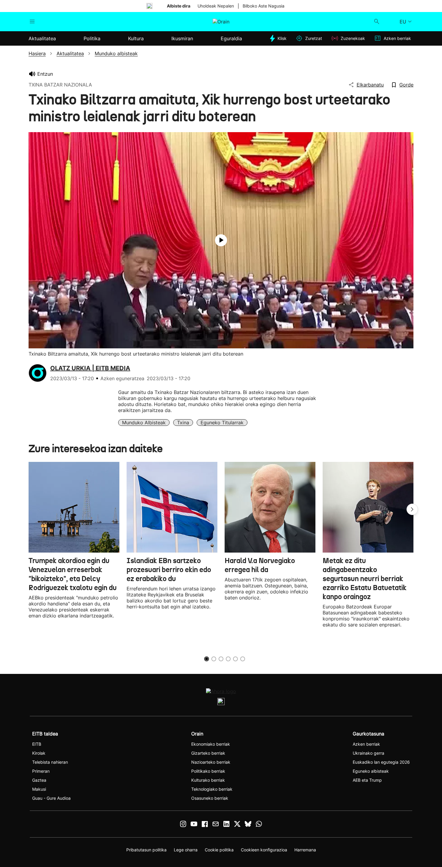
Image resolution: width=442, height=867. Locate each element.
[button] (412, 509)
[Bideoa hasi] (221, 240)
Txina (183, 423)
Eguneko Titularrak (222, 423)
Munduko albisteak (144, 423)
